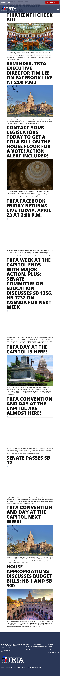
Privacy (50, 649)
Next (51, 630)
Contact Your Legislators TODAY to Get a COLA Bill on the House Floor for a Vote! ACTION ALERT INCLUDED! (29, 141)
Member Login (51, 2)
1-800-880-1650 (5, 2)
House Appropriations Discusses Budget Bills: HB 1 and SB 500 (29, 576)
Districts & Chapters (40, 647)
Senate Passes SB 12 (28, 460)
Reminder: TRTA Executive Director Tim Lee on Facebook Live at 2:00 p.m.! (29, 72)
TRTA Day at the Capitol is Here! (27, 349)
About (27, 644)
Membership (30, 647)
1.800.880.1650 (6, 650)
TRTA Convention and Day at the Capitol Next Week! (29, 514)
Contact (50, 644)
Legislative (37, 644)
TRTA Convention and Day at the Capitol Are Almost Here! (29, 406)
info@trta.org (6, 652)
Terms (50, 647)
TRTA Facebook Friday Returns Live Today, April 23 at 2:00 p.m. (29, 208)
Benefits (28, 649)
